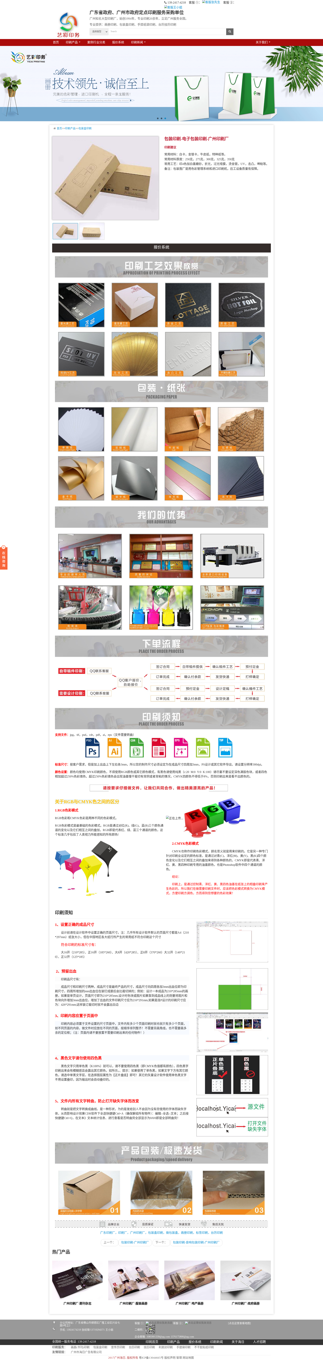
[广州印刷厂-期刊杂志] (77, 1280)
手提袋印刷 (183, 1347)
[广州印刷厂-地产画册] (189, 1280)
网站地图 (188, 1357)
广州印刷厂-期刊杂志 (77, 1303)
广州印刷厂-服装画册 (133, 1303)
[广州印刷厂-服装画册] (133, 1280)
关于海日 (238, 1342)
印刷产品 (70, 128)
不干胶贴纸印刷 (204, 1347)
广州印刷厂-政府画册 (246, 1303)
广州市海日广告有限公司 (86, 1352)
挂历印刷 (149, 1347)
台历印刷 (134, 1347)
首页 (56, 42)
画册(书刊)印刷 (80, 1347)
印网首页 (152, 1342)
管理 (179, 1357)
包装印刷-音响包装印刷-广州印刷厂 (196, 1242)
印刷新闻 (216, 1342)
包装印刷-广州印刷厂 (135, 1242)
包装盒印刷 (85, 128)
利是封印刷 (166, 1347)
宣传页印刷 (118, 1347)
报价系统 (118, 42)
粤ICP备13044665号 (151, 1357)
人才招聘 (259, 1342)
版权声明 (170, 1357)
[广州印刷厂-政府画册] (245, 1280)
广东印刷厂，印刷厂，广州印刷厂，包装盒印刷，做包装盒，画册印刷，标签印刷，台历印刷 (161, 1232)
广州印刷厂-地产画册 (190, 1303)
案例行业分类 (96, 42)
